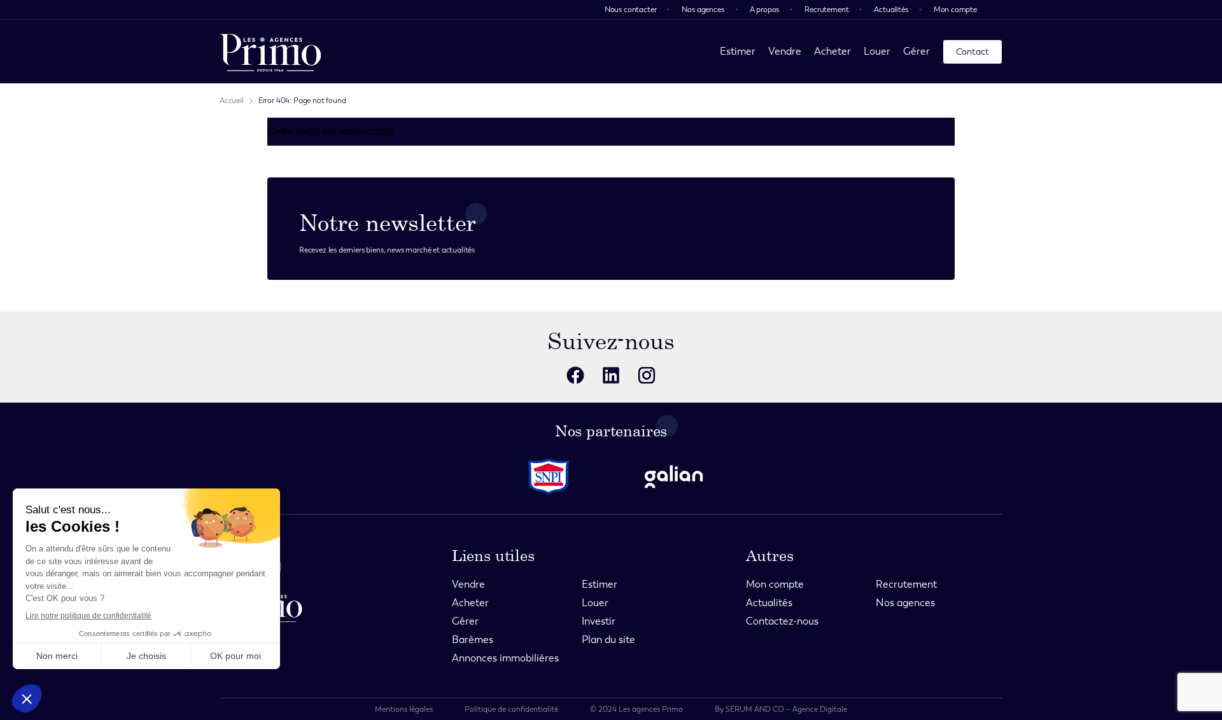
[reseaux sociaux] (575, 375)
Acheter (832, 51)
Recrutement (826, 9)
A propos (765, 9)
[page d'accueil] (270, 51)
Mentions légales (404, 709)
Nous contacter (631, 9)
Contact (972, 51)
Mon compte (955, 9)
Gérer (916, 51)
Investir (598, 621)
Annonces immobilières (505, 658)
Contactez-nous (782, 621)
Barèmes (472, 639)
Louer (877, 51)
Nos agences (703, 9)
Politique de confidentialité (511, 709)
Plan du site (608, 639)
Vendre (784, 51)
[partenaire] (549, 477)
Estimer (737, 51)
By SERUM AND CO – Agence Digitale (781, 709)
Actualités (891, 9)
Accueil (232, 100)
